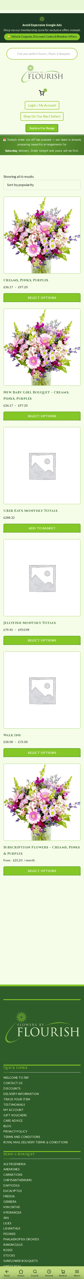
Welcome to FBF (16, 1077)
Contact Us (12, 1083)
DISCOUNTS (12, 1088)
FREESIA (9, 1196)
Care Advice (13, 1120)
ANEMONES (11, 1169)
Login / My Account (42, 105)
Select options (42, 297)
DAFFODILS (11, 1185)
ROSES (8, 1250)
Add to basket (42, 528)
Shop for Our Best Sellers (42, 116)
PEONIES (9, 1234)
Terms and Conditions (21, 1137)
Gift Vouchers (15, 1115)
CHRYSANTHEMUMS (17, 1180)
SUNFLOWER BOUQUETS (20, 1261)
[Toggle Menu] (42, 128)
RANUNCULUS (13, 1244)
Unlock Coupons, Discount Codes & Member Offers (42, 36)
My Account (13, 1110)
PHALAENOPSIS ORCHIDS (21, 1239)
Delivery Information (21, 1094)
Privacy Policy (15, 1131)
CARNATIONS (12, 1174)
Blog (7, 1126)
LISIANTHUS (11, 1228)
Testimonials (14, 1104)
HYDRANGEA (12, 1212)
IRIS (6, 1218)
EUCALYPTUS (12, 1191)
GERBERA (10, 1201)
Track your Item (16, 1099)
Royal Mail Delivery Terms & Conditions (35, 1142)
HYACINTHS (11, 1207)
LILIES (7, 1223)
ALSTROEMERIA (14, 1164)
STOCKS (9, 1255)
